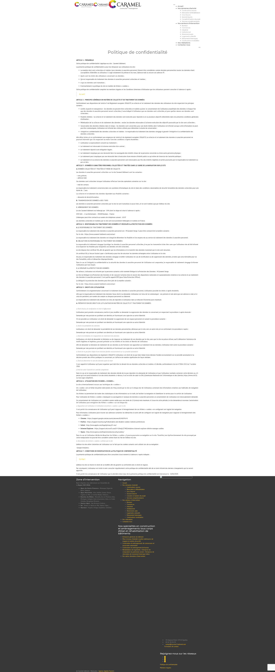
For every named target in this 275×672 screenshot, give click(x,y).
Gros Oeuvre (186, 15)
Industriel (185, 30)
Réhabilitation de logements (131, 550)
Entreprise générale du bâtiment (132, 537)
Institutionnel (186, 32)
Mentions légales (165, 668)
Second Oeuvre (187, 17)
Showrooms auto (187, 34)
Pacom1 (111, 671)
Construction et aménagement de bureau (135, 548)
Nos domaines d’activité (187, 8)
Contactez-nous (184, 45)
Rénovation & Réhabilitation (191, 13)
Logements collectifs (189, 36)
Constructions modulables (190, 40)
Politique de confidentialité (168, 664)
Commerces (186, 28)
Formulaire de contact (171, 646)
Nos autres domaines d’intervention (133, 556)
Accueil (180, 6)
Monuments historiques (190, 38)
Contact (82, 459)
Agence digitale (104, 671)
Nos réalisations (184, 43)
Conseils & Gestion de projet (191, 19)
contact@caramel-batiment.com (176, 644)
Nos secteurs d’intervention (188, 23)
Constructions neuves (189, 10)
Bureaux (185, 25)
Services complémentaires (190, 21)
